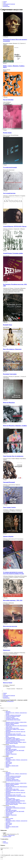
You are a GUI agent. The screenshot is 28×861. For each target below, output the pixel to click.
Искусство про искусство (10, 626)
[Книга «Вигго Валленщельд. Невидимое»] (13, 345)
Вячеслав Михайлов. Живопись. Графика (15, 425)
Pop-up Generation (8, 99)
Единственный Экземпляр (9, 4)
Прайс (4, 841)
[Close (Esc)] (1, 856)
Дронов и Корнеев (8, 536)
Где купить (5, 5)
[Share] (2, 856)
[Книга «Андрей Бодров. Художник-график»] (13, 249)
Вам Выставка (6, 6)
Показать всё (19, 688)
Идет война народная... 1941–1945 (12, 600)
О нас (4, 2)
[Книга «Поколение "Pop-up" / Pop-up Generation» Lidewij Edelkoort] (13, 96)
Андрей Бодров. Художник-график (13, 253)
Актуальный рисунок (9, 193)
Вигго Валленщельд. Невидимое (12, 349)
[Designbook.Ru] (10, 701)
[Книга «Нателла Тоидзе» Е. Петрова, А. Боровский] (13, 679)
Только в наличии (11, 688)
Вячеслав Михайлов (9, 402)
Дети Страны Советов (9, 507)
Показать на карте (7, 836)
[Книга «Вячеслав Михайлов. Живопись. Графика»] (13, 421)
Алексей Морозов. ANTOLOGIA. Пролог (15, 226)
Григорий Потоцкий (9, 482)
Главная (5, 1)
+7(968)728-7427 (11, 835)
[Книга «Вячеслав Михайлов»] (13, 398)
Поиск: (2, 708)
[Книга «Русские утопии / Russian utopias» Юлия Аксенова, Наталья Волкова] (13, 128)
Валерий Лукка (7, 324)
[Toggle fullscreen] (3, 856)
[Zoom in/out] (4, 856)
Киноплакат (6, 650)
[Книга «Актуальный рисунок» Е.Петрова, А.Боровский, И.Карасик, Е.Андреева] (13, 189)
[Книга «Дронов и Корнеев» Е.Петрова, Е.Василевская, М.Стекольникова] (13, 532)
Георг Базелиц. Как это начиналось (13, 456)
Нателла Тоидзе (7, 682)
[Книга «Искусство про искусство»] (13, 622)
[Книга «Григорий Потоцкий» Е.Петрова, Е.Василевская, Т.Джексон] (13, 478)
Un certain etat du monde (10, 167)
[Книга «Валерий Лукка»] (13, 321)
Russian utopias (7, 132)
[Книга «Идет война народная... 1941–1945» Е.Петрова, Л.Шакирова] (13, 596)
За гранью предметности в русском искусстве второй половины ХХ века (13, 572)
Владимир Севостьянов (9, 374)
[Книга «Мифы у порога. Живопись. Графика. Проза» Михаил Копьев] (13, 62)
